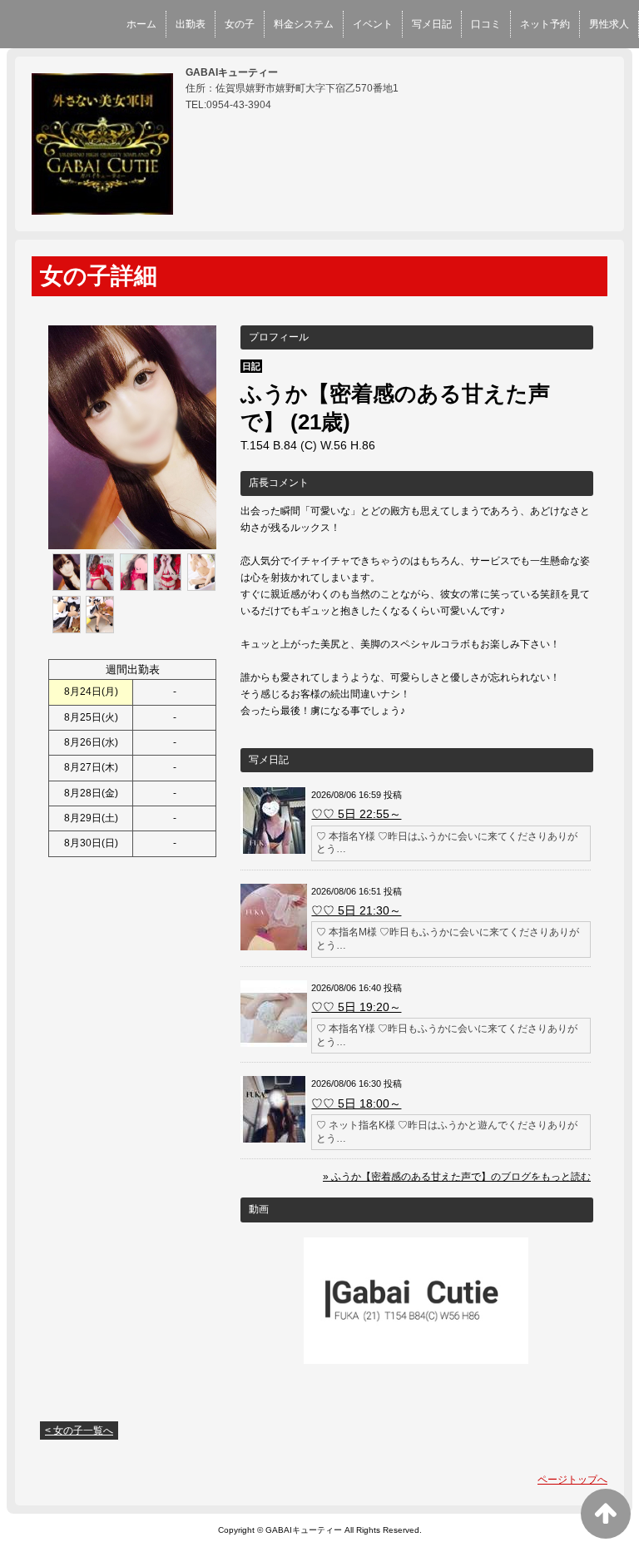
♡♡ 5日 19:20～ (356, 1007)
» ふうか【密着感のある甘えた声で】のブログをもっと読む (457, 1177)
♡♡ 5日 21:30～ (356, 910)
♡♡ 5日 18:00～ (356, 1103)
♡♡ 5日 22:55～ (356, 814)
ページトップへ (572, 1479)
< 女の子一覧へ (79, 1430)
